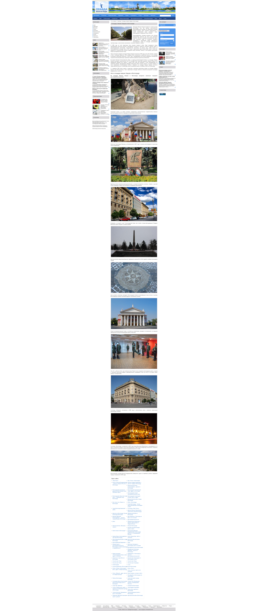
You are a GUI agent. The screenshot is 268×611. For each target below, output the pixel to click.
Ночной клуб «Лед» (117, 561)
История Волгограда (132, 525)
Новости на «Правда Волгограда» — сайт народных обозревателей (137, 609)
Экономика (95, 37)
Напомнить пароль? (164, 42)
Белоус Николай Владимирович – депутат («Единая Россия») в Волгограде (120, 483)
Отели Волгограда (132, 566)
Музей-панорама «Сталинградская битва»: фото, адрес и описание (120, 555)
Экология (95, 35)
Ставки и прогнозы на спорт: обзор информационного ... (167, 77)
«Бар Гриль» (115, 480)
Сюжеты (139, 607)
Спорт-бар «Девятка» (117, 585)
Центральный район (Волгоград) (135, 595)
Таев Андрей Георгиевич (133, 587)
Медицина (144, 605)
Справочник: (115, 18)
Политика (95, 30)
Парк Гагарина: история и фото (135, 573)
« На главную (113, 21)
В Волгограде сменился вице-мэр (99, 128)
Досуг (114, 521)
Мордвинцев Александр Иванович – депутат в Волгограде (133, 550)
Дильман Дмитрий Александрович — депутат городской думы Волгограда (119, 517)
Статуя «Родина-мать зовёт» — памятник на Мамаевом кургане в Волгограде (120, 589)
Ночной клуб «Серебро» (133, 562)
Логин (161, 33)
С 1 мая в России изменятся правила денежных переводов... (99, 77)
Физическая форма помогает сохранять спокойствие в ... (165, 71)
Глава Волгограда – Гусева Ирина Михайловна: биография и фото (135, 505)
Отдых (170, 605)
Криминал (131, 605)
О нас (129, 564)
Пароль (161, 36)
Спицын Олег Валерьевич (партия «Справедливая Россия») (134, 582)
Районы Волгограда (117, 578)
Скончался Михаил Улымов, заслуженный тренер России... (166, 83)
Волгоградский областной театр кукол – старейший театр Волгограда (120, 497)
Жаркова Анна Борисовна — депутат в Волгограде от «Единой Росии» (134, 522)
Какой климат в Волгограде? (119, 530)
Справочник (132, 607)
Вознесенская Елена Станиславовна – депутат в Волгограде (134, 487)
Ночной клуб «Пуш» (117, 562)
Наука (94, 29)
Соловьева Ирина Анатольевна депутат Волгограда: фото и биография (120, 582)
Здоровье (95, 26)
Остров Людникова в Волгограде (120, 566)
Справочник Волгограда (133, 585)
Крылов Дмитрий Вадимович (119, 542)
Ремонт (113, 607)
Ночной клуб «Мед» (132, 561)
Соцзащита (96, 33)
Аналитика (98, 605)
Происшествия (96, 31)
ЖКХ (94, 25)
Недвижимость (156, 605)
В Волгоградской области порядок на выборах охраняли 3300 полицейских (99, 126)
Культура (95, 27)
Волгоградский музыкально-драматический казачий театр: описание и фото (119, 491)
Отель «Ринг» (131, 568)
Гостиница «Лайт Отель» (133, 508)
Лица (129, 542)
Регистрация (162, 43)
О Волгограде (116, 564)
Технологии (145, 607)
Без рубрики (106, 605)
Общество (164, 605)
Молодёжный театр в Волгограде (135, 547)
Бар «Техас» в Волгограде (134, 480)
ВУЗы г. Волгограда (132, 502)
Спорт (94, 34)
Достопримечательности (133, 519)
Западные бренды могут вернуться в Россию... (100, 83)
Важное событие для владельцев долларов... (100, 89)
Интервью (124, 605)
